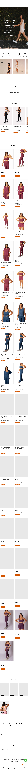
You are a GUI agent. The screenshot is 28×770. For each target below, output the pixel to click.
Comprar (3, 131)
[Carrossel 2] (19, 66)
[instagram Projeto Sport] (10, 745)
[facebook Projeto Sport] (13, 745)
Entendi (24, 764)
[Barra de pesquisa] (14, 768)
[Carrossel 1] (6, 66)
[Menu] (8, 768)
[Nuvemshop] (14, 761)
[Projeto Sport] (3, 768)
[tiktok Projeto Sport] (17, 745)
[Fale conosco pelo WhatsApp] (25, 760)
